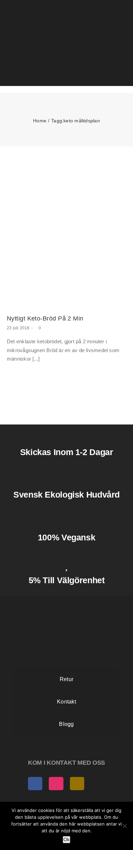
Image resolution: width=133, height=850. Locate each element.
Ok (66, 839)
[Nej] (124, 825)
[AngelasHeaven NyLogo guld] (66, 601)
